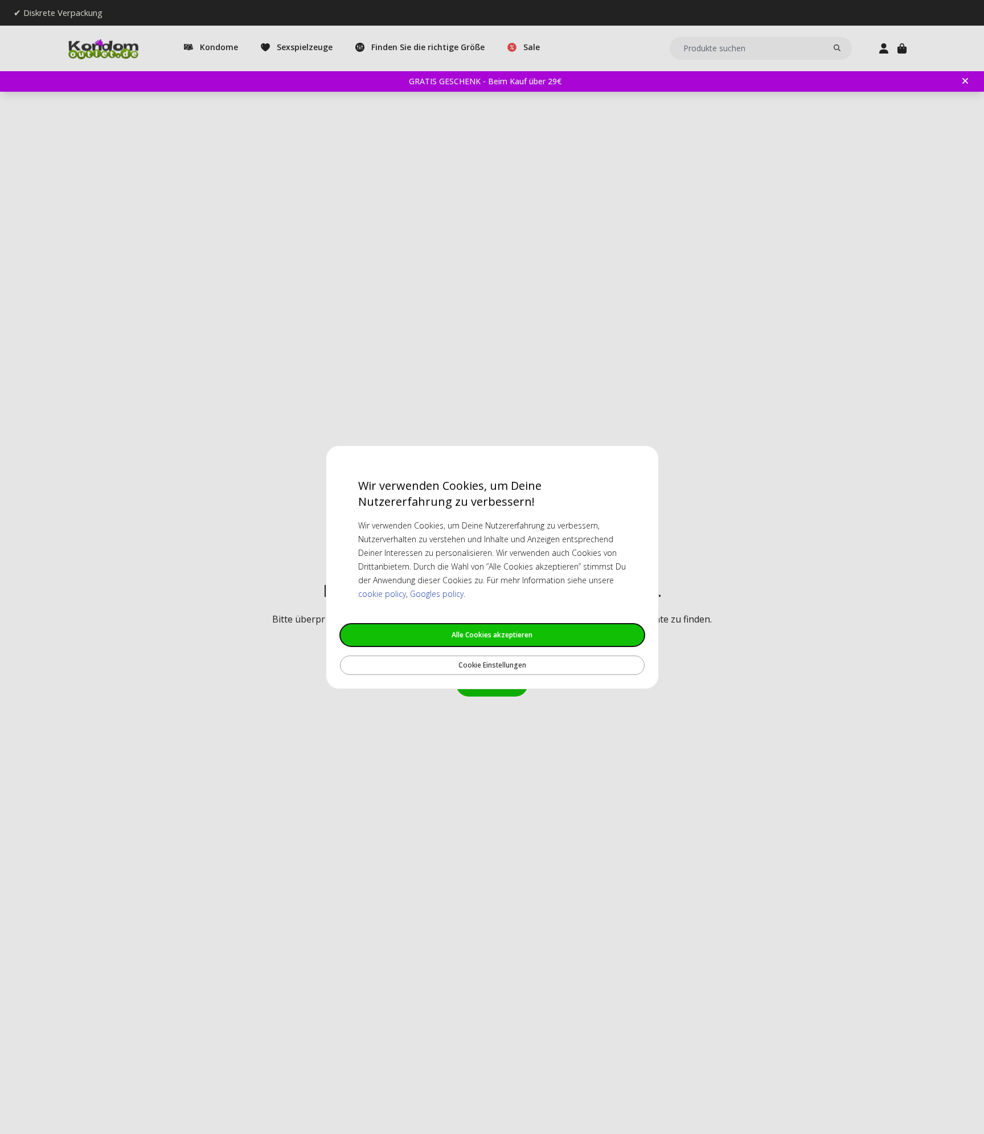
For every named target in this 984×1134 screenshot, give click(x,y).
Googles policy (437, 593)
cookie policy (382, 593)
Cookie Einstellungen (492, 665)
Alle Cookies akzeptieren (492, 635)
